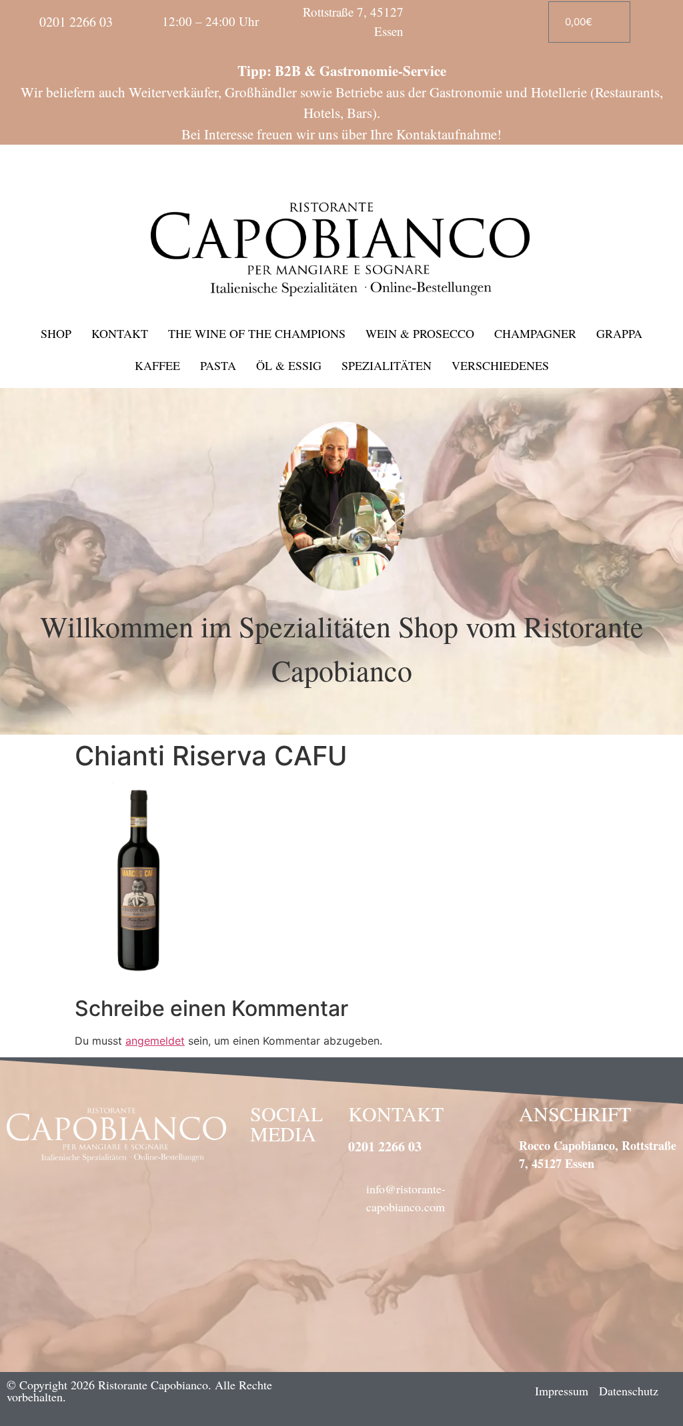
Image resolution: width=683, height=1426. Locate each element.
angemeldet (155, 1040)
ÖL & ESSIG (288, 365)
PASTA (218, 365)
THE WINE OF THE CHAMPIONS (257, 333)
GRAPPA (619, 333)
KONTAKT (119, 333)
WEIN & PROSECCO (420, 333)
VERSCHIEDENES (500, 365)
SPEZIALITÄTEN (387, 365)
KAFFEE (157, 365)
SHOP (56, 333)
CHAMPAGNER (535, 333)
